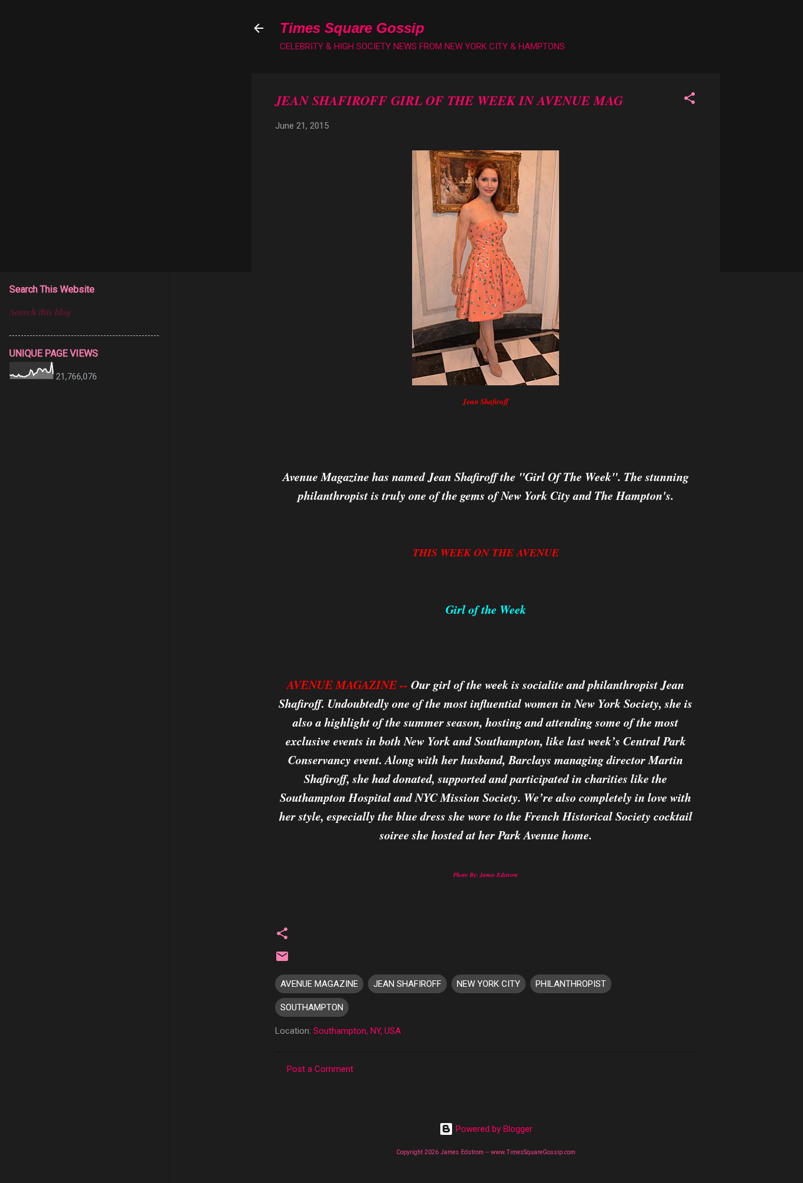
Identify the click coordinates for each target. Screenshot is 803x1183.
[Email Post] (282, 960)
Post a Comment (320, 1069)
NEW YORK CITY (488, 984)
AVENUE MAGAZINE (319, 984)
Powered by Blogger (493, 1129)
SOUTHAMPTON (311, 1007)
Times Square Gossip (352, 28)
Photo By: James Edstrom (485, 875)
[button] (689, 100)
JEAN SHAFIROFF (407, 984)
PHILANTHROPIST (571, 984)
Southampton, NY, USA (357, 1031)
